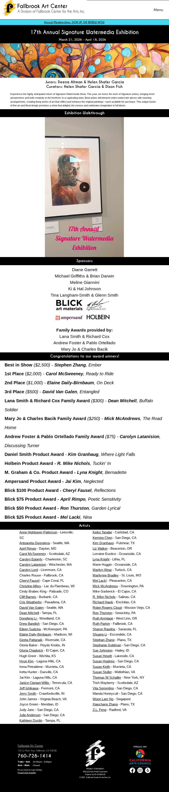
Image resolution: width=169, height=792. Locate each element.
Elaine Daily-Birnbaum (35, 634)
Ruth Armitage (103, 618)
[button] (116, 252)
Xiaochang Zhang (105, 704)
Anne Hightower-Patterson (38, 532)
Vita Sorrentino (103, 688)
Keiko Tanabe (102, 532)
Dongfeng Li (28, 618)
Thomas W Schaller (107, 677)
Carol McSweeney (32, 554)
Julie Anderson (29, 715)
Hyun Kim (26, 661)
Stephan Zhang (103, 640)
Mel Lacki (100, 580)
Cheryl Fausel (29, 580)
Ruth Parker (101, 623)
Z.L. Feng (99, 710)
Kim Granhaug (103, 543)
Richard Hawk (103, 602)
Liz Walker (100, 548)
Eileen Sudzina (30, 629)
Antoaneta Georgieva (34, 543)
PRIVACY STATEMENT (95, 769)
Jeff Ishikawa (28, 688)
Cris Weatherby (30, 602)
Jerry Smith (27, 693)
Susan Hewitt (102, 656)
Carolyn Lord (28, 570)
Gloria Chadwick (31, 650)
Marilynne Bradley (106, 575)
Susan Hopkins (104, 661)
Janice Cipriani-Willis (34, 683)
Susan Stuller (102, 672)
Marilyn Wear (102, 570)
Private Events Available (27, 773)
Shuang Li (100, 634)
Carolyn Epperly (30, 559)
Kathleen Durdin (30, 720)
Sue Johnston (102, 650)
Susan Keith (101, 667)
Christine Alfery (30, 586)
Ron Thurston (102, 613)
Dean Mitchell (29, 613)
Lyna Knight (101, 559)
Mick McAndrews (105, 586)
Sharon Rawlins (104, 629)
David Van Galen (31, 607)
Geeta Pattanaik (30, 640)
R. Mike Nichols (104, 597)
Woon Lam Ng (103, 699)
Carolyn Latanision (32, 564)
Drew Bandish (29, 623)
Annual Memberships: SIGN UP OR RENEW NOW (74, 22)
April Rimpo (27, 548)
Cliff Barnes (27, 597)
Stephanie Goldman (107, 645)
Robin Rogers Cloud (107, 607)
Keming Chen (102, 538)
